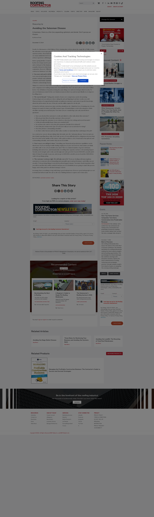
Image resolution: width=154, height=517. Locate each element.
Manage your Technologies (69, 80)
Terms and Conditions (66, 70)
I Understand (83, 80)
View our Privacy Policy (79, 76)
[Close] (101, 53)
